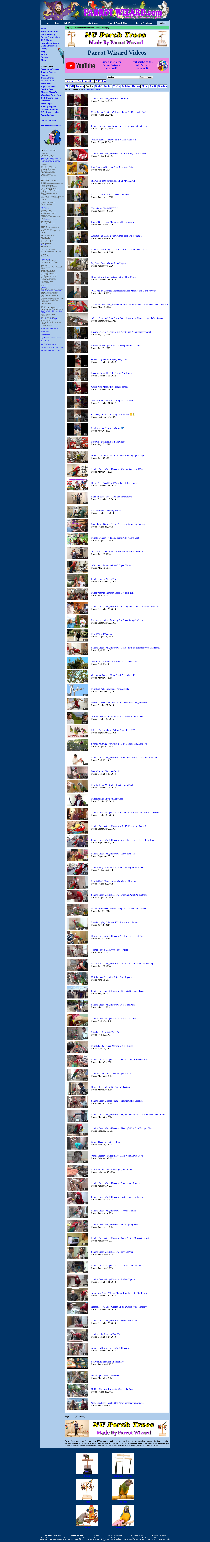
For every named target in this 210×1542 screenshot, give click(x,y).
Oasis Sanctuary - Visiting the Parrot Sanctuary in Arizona (117, 1403)
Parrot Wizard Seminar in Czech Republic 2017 (112, 593)
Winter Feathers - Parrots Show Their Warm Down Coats (117, 1156)
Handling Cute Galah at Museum (106, 1375)
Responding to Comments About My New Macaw (114, 277)
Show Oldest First (92, 89)
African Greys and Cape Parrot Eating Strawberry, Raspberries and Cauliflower (127, 318)
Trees (87, 1501)
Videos (163, 23)
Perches (44, 75)
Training (126, 86)
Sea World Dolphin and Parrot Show (107, 1361)
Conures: (44, 207)
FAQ (43, 51)
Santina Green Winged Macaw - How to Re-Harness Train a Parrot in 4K (124, 757)
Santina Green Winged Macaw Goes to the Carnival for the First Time (122, 840)
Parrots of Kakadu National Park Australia (110, 689)
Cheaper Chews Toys (50, 92)
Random (162, 86)
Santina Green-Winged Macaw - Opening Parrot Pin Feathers (119, 895)
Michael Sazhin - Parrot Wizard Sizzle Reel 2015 (113, 730)
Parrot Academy (144, 23)
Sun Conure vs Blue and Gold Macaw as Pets (112, 167)
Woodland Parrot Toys (51, 95)
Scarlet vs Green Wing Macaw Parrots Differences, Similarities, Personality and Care (129, 304)
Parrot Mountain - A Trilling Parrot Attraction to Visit (115, 538)
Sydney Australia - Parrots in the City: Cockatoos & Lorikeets (119, 744)
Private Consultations (50, 37)
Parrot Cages (46, 104)
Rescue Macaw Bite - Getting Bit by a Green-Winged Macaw (119, 1307)
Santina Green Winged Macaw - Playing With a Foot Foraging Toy (121, 1128)
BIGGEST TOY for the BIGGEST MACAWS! (113, 181)
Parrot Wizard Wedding (101, 634)
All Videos (101, 81)
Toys (87, 1527)
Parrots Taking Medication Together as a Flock (112, 785)
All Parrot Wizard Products (49, 328)
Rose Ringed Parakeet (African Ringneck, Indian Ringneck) (51, 159)
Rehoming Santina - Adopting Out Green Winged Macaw (117, 620)
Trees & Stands (90, 23)
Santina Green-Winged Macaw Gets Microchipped (114, 1018)
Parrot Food (46, 84)
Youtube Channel (159, 1536)
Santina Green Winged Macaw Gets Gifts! (110, 98)
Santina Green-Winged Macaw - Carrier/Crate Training (116, 1265)
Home (46, 23)
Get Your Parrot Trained (49, 344)
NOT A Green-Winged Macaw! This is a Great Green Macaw (119, 249)
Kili (72, 86)
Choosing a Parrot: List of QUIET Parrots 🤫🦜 (113, 414)
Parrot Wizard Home (53, 1536)
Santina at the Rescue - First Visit (106, 1334)
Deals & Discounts (49, 46)
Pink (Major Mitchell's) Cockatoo (51, 290)
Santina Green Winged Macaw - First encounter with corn (117, 1197)
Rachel (98, 86)
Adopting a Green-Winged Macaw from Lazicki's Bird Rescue (119, 1293)
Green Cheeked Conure (49, 220)
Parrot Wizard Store (49, 31)
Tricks (116, 86)
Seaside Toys (47, 89)
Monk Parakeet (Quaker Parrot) (51, 161)
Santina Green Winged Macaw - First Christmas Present (116, 1320)
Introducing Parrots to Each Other (106, 1032)
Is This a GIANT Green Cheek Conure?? (110, 194)
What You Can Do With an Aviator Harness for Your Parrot (118, 551)
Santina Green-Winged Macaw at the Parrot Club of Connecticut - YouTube (125, 812)
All (67, 86)
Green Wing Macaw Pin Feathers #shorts (109, 387)
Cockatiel (44, 287)
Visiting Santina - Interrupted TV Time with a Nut (113, 139)
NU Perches (70, 23)
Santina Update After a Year (103, 579)
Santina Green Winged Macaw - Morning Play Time (114, 1224)
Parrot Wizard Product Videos (50, 350)
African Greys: (45, 259)
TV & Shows (46, 40)
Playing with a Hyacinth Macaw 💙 (107, 428)
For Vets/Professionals (51, 126)
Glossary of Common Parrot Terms (52, 347)
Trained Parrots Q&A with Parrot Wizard (109, 950)
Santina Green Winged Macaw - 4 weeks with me (113, 1210)
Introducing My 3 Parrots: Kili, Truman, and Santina (114, 922)
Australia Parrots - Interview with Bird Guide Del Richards (117, 716)
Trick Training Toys (49, 98)
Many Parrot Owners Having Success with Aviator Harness (118, 524)
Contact (44, 57)
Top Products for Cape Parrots (51, 338)
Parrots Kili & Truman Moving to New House (112, 1046)
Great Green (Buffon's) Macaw (51, 319)
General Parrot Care (49, 109)
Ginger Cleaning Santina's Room (106, 1142)
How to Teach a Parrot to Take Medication (110, 1087)
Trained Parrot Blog (117, 23)
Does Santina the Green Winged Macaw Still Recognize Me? (118, 112)
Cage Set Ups (45, 341)
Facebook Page (137, 1536)
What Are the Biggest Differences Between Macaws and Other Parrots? (123, 290)
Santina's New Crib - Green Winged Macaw (111, 1073)
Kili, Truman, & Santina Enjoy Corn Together (112, 977)
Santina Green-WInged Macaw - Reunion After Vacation (117, 1101)
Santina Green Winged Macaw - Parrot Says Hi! (113, 853)
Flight (145, 86)
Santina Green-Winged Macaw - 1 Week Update (113, 1279)
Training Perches (48, 72)
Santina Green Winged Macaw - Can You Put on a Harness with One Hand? (125, 647)
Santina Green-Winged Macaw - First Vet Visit (112, 1252)
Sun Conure (45, 209)
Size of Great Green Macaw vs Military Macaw (112, 222)
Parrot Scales (45, 334)
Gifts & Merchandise (50, 112)
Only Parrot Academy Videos (80, 81)
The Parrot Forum (114, 1536)
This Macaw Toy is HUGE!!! (104, 208)
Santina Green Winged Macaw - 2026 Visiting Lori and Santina (120, 153)
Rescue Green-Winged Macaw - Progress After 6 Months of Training (122, 963)
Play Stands (45, 331)
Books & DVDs (47, 81)
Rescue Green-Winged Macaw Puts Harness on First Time (117, 936)
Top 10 (153, 86)
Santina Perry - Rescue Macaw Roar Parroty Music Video (117, 867)
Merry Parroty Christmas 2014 (105, 771)
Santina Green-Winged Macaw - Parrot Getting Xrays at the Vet (120, 1238)
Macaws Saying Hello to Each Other (107, 442)
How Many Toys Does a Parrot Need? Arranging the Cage (117, 455)
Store (56, 23)
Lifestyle (44, 49)
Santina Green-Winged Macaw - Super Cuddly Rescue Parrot (119, 1059)
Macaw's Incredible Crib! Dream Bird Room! (111, 373)
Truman (80, 86)
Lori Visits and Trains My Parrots (106, 510)
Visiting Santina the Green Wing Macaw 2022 (112, 400)
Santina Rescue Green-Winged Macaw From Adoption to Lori (119, 126)
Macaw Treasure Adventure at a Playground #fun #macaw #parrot (121, 332)
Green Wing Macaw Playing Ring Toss (109, 359)
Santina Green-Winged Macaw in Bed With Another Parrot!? (118, 826)
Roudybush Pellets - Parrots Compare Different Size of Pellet (118, 908)
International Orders (50, 43)
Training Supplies (49, 106)
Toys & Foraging (48, 86)
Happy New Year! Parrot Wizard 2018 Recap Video (114, 483)
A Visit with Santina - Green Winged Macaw (111, 565)
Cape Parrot (45, 245)
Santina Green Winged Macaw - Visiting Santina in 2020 (117, 469)
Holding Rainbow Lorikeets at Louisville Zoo (112, 1389)
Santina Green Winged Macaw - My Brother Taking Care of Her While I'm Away (128, 1114)
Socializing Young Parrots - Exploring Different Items (115, 345)
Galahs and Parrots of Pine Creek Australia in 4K (113, 675)
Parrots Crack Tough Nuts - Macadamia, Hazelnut (113, 881)
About (43, 60)
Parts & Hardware (48, 120)
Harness (136, 86)
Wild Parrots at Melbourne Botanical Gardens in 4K (114, 661)
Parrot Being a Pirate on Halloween (107, 799)
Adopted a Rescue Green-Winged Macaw (110, 1348)
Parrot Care (123, 1527)
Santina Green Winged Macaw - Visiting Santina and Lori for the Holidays (125, 606)
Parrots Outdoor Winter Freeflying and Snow (111, 1169)
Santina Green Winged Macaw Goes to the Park (113, 1004)
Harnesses (45, 101)
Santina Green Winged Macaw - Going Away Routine (115, 1183)
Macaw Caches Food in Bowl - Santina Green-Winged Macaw (119, 702)
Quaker (107, 86)
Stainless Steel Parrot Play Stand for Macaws (111, 496)
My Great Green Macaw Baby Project (108, 263)
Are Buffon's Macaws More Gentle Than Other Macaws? (117, 236)
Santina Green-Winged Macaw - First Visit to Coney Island (118, 991)
